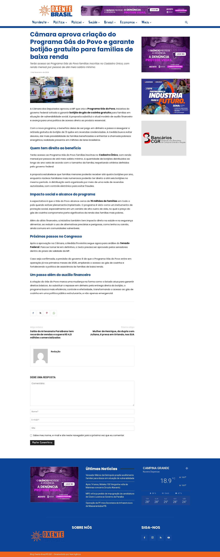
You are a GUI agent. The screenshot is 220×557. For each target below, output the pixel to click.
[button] (186, 22)
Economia (127, 22)
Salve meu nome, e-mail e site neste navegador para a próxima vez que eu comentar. (78, 435)
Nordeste (39, 22)
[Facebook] (33, 313)
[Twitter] (40, 313)
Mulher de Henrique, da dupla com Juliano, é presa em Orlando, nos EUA (112, 333)
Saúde (92, 22)
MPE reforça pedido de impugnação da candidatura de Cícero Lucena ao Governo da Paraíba (110, 495)
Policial (76, 22)
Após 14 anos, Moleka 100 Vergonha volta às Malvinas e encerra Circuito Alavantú (107, 486)
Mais (145, 22)
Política (59, 22)
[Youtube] (169, 538)
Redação (55, 351)
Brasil (108, 22)
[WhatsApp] (54, 313)
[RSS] (161, 538)
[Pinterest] (47, 313)
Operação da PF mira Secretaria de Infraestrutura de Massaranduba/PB (109, 504)
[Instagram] (152, 538)
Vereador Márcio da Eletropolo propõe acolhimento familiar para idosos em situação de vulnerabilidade (110, 476)
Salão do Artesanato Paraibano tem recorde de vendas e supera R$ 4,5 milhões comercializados (52, 334)
